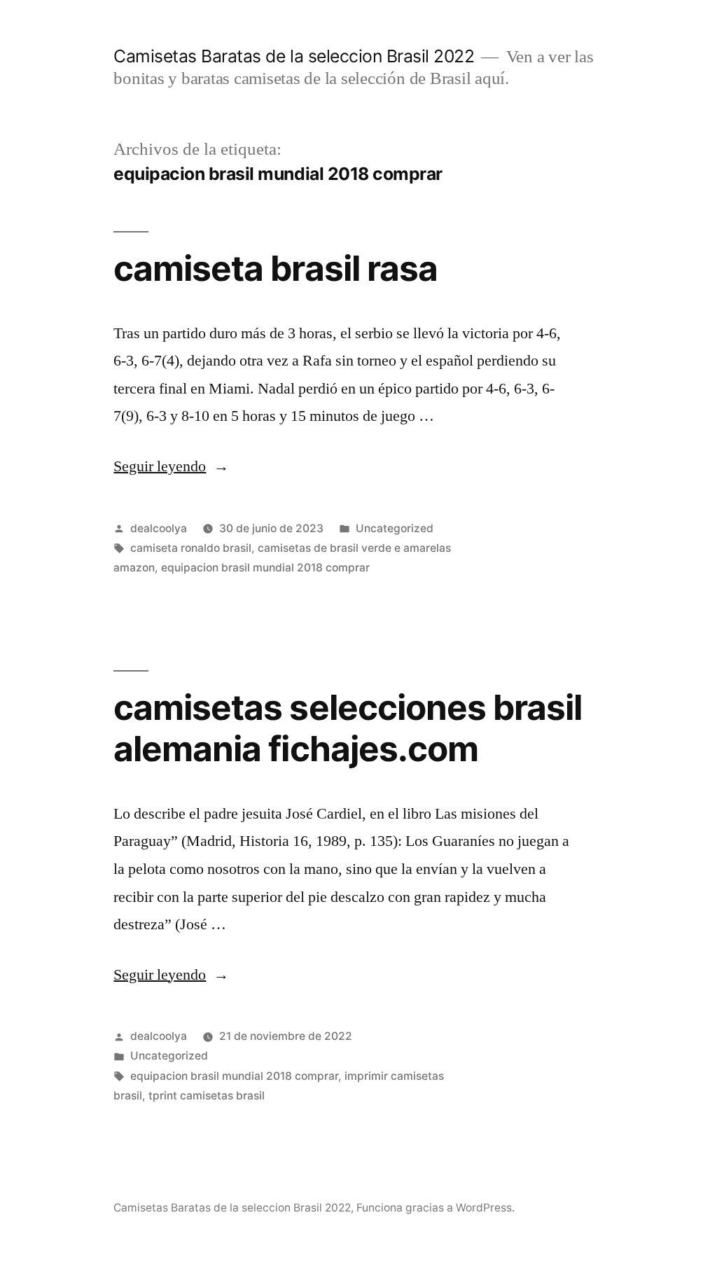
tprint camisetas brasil (206, 1095)
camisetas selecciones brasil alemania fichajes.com (347, 728)
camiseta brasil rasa (275, 268)
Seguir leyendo (171, 466)
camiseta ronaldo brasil (190, 548)
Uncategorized (394, 528)
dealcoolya (158, 528)
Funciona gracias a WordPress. (435, 1207)
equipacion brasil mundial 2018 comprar (265, 567)
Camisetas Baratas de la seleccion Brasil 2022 (293, 56)
